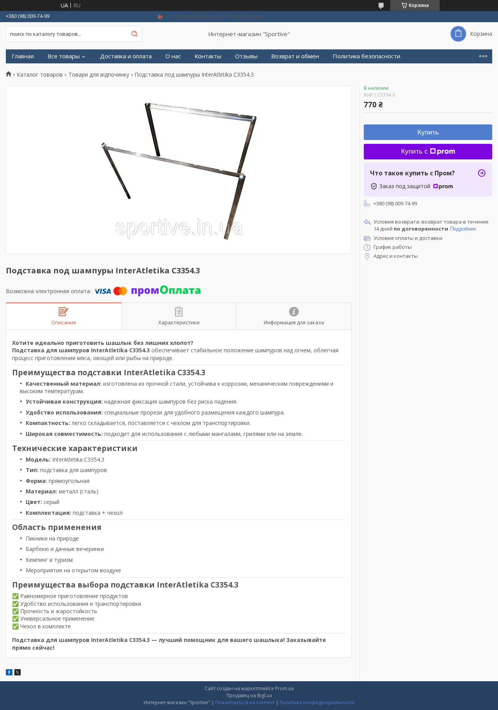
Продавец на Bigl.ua (249, 695)
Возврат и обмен (295, 56)
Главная (23, 56)
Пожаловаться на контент (245, 702)
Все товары (63, 56)
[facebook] (9, 673)
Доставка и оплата (126, 56)
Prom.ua (284, 688)
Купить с (414, 151)
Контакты (208, 56)
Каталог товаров (40, 74)
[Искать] (134, 34)
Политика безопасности (366, 56)
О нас (173, 56)
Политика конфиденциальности (317, 702)
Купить (428, 132)
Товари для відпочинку (98, 74)
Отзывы (246, 56)
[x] (17, 673)
